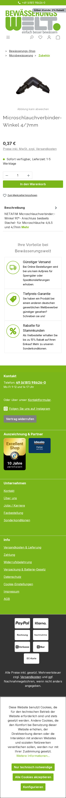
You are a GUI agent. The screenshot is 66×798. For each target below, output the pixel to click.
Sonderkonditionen (17, 520)
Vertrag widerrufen (20, 419)
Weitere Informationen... (33, 756)
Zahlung (9, 555)
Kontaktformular (39, 400)
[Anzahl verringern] (7, 175)
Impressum (11, 591)
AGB (7, 599)
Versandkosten (30, 677)
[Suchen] (31, 37)
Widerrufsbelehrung (18, 562)
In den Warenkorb (33, 184)
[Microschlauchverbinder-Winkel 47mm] (33, 86)
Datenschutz (12, 577)
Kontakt (9, 491)
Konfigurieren (33, 787)
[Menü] (8, 37)
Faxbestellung (13, 513)
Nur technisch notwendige (33, 767)
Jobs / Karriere (14, 505)
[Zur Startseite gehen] (33, 21)
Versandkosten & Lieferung (22, 547)
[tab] (31, 217)
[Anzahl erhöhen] (28, 175)
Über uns (10, 498)
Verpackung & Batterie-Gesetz (25, 569)
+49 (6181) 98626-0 (33, 2)
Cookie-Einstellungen (18, 584)
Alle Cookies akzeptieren (33, 777)
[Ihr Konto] (49, 37)
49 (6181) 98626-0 (31, 382)
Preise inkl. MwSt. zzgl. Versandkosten (30, 149)
